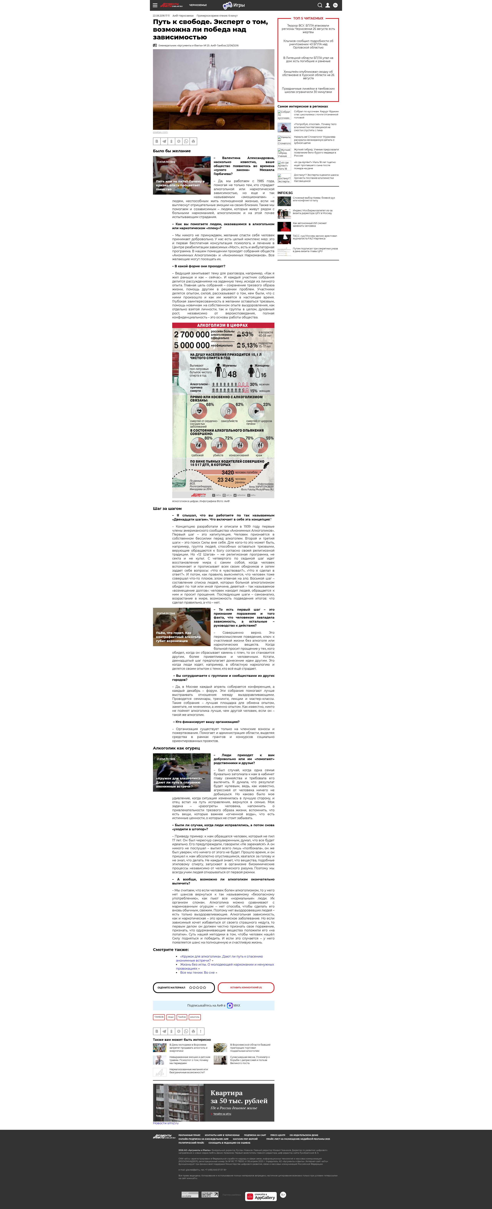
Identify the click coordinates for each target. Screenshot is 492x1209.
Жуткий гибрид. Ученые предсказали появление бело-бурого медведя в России (316, 152)
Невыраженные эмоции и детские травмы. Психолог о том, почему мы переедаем (190, 1060)
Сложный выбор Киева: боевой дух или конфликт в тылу (314, 199)
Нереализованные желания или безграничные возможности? (189, 1071)
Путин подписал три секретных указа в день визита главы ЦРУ (315, 250)
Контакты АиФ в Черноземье (222, 1135)
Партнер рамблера (232, 1195)
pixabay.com (160, 132)
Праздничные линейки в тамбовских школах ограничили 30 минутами (308, 90)
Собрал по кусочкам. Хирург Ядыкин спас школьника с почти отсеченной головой (316, 114)
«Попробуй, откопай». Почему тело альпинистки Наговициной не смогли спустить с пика (315, 127)
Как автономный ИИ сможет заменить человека (310, 224)
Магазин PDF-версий (245, 1139)
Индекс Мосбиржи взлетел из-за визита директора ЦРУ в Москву (312, 212)
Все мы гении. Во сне (197, 972)
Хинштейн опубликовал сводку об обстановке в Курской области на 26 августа (308, 75)
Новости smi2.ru (166, 1123)
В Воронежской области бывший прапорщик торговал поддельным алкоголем (250, 1047)
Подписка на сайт (255, 1135)
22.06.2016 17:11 (161, 15)
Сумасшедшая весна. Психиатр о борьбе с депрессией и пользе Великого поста (250, 1060)
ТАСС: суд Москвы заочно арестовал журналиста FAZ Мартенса (315, 237)
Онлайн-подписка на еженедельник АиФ (204, 1139)
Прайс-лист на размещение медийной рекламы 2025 (298, 1139)
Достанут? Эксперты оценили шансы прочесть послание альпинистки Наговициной (316, 177)
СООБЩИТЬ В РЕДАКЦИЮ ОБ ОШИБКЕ (229, 1143)
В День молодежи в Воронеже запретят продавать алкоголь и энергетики (188, 1047)
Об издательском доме (304, 1135)
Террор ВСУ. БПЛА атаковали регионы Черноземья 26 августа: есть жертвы (308, 29)
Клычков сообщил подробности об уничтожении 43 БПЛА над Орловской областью (308, 44)
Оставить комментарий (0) (246, 987)
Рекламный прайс (189, 1135)
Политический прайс (191, 1143)
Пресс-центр (277, 1135)
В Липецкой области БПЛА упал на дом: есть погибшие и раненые (308, 59)
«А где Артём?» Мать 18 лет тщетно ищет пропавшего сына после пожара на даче (315, 165)
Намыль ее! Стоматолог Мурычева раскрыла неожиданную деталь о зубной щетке (314, 139)
